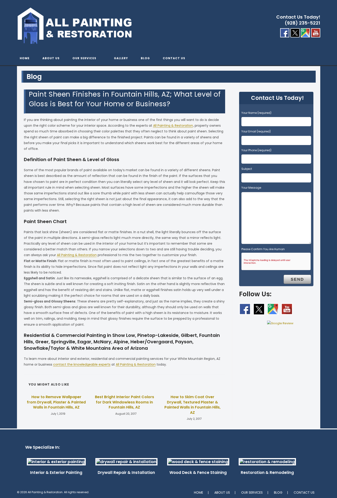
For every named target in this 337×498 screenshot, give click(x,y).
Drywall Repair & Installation (126, 472)
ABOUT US (222, 492)
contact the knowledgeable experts (81, 364)
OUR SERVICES (252, 492)
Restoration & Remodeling (267, 472)
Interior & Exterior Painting (56, 472)
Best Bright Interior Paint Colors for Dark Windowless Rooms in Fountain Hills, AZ (124, 402)
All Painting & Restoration (173, 125)
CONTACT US (304, 492)
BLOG (278, 492)
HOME (198, 492)
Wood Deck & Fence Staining (198, 472)
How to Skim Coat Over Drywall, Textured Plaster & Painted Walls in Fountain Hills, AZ (192, 404)
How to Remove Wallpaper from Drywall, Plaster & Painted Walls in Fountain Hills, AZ (56, 402)
